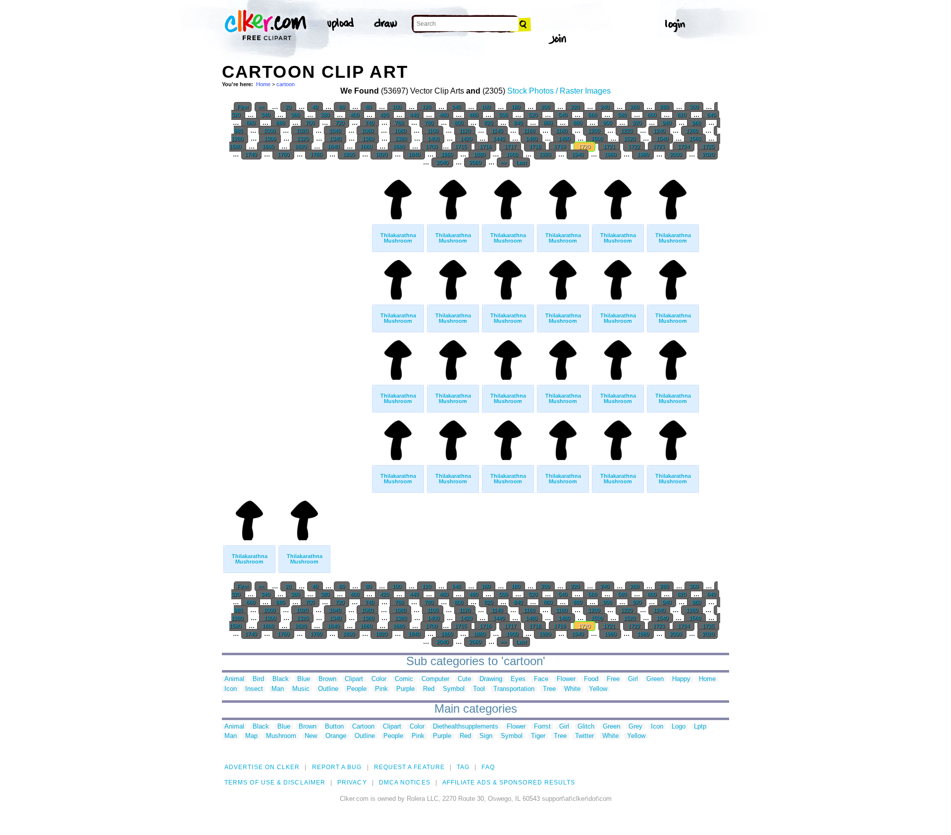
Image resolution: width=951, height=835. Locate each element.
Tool (479, 689)
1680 (398, 147)
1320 (302, 139)
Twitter (584, 736)
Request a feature (409, 767)
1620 (300, 147)
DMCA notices (404, 782)
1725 (708, 147)
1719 (559, 147)
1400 (433, 139)
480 (473, 115)
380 (325, 115)
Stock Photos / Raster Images (559, 91)
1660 (366, 147)
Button (334, 727)
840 (518, 123)
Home (263, 84)
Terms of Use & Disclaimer (274, 782)
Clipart (354, 679)
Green (655, 679)
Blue (303, 679)
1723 (658, 147)
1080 (400, 131)
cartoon (285, 84)
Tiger (538, 736)
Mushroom (281, 736)
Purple (405, 689)
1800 (348, 154)
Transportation (513, 689)
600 (652, 115)
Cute (464, 679)
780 (429, 123)
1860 (446, 154)
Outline (328, 689)
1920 (544, 154)
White (572, 689)
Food (591, 679)
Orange (335, 736)
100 (397, 107)
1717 (510, 147)
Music (301, 689)
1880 (479, 154)
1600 (268, 147)
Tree (549, 689)
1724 (683, 147)
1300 (270, 139)
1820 (381, 154)
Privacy (352, 782)
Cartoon (363, 727)
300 (694, 107)
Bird (258, 679)
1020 (302, 131)
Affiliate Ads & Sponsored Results (509, 782)
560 (592, 115)
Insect (254, 689)
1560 (694, 139)
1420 (466, 139)
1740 (251, 154)
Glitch (586, 727)
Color (378, 679)
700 (310, 123)
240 (605, 107)
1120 (465, 131)
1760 (283, 154)
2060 (475, 162)
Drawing (490, 679)
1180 (561, 131)
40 (315, 107)
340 (265, 115)
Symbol (454, 689)
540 (563, 115)
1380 (400, 139)
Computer (435, 679)
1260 (692, 131)
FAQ (487, 767)
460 (444, 115)
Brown (327, 679)
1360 (368, 139)
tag (463, 767)
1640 (333, 147)
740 (369, 123)
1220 (626, 131)
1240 (659, 131)
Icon (230, 689)
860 (548, 123)
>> (503, 162)
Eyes (518, 679)
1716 (485, 147)
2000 (675, 154)
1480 (564, 139)
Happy (681, 679)
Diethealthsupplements (465, 727)
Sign (485, 736)
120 (426, 107)
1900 (512, 154)
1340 (335, 139)
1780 (316, 154)
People (357, 689)
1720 (584, 147)
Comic (404, 679)
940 (667, 123)
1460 (531, 139)
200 (545, 107)
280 (664, 107)
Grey (635, 727)
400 (355, 115)
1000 (269, 131)
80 (368, 107)
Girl (633, 679)
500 (503, 115)
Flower (566, 679)
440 (414, 115)
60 (341, 107)
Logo (679, 727)
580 (622, 115)
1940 (577, 154)
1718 (535, 147)
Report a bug (337, 767)
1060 (367, 131)
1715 (461, 147)
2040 (442, 162)
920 (637, 123)
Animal (234, 679)
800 (459, 123)
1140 (497, 131)
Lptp (700, 727)
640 (710, 115)
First (242, 107)
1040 (334, 131)
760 (399, 123)
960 (696, 123)
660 (251, 123)
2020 (707, 154)
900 (607, 123)
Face (541, 679)
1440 (498, 139)
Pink (381, 689)
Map (251, 736)
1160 (529, 131)
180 (516, 107)
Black (280, 679)
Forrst (542, 727)
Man (277, 689)
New (311, 736)
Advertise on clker (262, 767)
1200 (593, 131)
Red (428, 689)
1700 (431, 147)
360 (295, 115)
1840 (414, 154)
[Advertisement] (296, 321)
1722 (634, 147)
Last (521, 162)
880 (577, 123)
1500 (596, 139)
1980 (642, 154)
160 (486, 107)
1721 (609, 147)
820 (488, 123)
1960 (610, 154)
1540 (662, 139)
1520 (629, 139)
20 (288, 107)
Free (613, 679)
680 (280, 123)
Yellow (598, 689)
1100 (432, 131)
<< (261, 107)
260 (634, 107)
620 (681, 115)
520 (533, 115)
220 (575, 107)
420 (384, 115)
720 (340, 123)
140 (456, 107)
